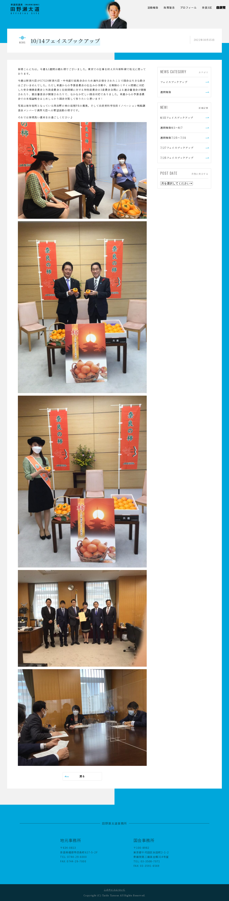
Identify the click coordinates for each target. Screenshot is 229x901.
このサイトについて (114, 889)
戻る (82, 776)
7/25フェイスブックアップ (177, 158)
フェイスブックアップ (173, 82)
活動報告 (153, 7)
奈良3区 (207, 7)
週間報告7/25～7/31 (173, 137)
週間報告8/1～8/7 (171, 127)
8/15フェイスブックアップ (176, 117)
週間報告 (165, 92)
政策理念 (169, 7)
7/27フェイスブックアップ (177, 147)
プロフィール (188, 7)
